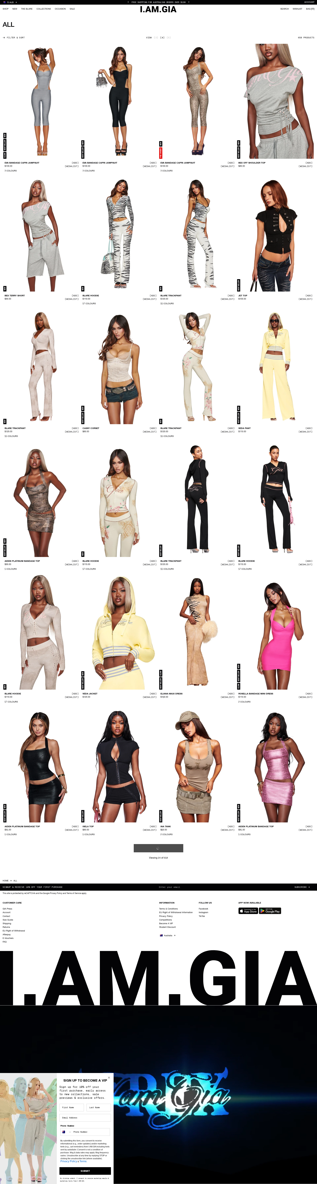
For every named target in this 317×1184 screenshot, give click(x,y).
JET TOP (242, 296)
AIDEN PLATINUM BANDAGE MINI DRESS (182, 959)
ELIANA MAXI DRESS (171, 694)
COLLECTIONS (43, 9)
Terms (83, 1161)
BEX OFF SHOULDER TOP (251, 163)
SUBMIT (85, 1170)
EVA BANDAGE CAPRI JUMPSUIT (22, 163)
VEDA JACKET (90, 694)
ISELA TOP (88, 827)
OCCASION (60, 9)
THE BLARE (27, 9)
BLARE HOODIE (91, 296)
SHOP (5, 9)
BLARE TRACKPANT (170, 296)
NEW (14, 9)
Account (309, 2)
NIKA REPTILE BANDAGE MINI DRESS (258, 1092)
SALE (72, 9)
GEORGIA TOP (12, 959)
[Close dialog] (109, 1078)
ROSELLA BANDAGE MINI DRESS (255, 694)
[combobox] (66, 1132)
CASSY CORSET (91, 428)
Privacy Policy (68, 1161)
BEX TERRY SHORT (15, 296)
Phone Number (67, 1126)
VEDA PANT (244, 428)
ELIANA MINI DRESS (93, 959)
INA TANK (165, 827)
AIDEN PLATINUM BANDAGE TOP (22, 561)
